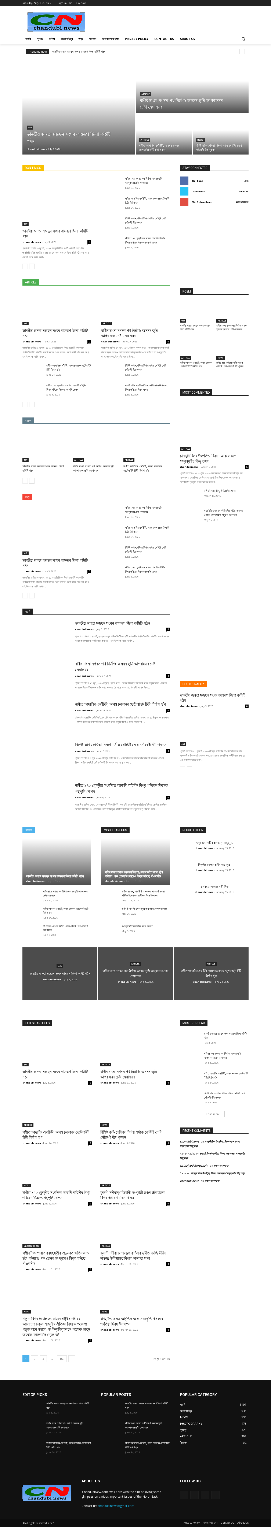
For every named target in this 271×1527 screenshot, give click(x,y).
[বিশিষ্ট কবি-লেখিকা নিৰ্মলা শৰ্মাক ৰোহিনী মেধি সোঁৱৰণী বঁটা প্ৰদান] (221, 134)
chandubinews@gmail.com (116, 1506)
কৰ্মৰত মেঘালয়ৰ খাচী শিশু (214, 887)
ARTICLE (145, 94)
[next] (242, 51)
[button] (243, 39)
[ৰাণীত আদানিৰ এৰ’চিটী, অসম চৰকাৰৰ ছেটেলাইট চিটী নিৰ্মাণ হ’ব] (164, 134)
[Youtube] (246, 3)
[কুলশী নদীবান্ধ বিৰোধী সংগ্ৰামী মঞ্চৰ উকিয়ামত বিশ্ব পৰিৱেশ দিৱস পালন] (111, 390)
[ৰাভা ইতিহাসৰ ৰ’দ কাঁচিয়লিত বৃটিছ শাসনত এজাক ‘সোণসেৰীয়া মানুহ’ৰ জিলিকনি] (190, 516)
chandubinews (31, 242)
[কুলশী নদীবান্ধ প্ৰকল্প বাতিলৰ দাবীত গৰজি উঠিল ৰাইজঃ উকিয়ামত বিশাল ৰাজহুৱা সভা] (135, 1230)
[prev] (235, 51)
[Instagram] (194, 1495)
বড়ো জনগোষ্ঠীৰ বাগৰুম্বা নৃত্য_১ (214, 843)
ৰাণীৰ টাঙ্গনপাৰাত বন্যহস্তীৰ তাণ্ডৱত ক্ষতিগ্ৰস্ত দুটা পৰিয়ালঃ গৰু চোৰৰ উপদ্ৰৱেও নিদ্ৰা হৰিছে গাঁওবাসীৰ (134, 874)
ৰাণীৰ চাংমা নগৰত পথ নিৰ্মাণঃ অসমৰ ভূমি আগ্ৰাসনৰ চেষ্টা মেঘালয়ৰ (129, 333)
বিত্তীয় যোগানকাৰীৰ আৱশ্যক (214, 865)
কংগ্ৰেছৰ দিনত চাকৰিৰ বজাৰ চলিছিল (137, 926)
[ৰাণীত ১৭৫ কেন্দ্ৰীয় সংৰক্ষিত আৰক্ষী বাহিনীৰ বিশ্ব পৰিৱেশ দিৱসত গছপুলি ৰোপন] (111, 243)
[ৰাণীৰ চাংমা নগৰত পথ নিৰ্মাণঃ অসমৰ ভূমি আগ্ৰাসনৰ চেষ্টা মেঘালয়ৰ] (192, 86)
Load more (213, 1114)
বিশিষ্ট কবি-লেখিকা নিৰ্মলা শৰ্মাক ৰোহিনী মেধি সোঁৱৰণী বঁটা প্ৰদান (229, 364)
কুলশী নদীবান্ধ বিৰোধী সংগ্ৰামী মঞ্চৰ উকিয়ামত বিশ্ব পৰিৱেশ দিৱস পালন (132, 1195)
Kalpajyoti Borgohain (194, 1165)
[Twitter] (240, 3)
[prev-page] (25, 266)
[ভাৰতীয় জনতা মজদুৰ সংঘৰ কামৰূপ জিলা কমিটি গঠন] (78, 107)
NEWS (200, 140)
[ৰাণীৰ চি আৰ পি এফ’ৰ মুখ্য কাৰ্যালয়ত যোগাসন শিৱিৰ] (109, 913)
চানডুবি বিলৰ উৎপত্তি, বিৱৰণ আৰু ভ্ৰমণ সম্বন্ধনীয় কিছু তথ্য (208, 458)
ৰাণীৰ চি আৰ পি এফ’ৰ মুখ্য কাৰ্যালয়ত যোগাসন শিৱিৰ (144, 908)
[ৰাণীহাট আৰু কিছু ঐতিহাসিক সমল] (190, 496)
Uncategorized (32, 1245)
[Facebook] (234, 3)
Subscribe (242, 202)
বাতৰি (30, 127)
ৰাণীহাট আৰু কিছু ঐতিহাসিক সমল (219, 491)
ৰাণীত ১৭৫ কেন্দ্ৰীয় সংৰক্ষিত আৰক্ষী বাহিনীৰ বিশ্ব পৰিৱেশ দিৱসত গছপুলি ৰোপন (56, 1195)
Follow (244, 191)
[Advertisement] (167, 21)
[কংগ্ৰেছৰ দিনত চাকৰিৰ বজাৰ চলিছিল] (109, 930)
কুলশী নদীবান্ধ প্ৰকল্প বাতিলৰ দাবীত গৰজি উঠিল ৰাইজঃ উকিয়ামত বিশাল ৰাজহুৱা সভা (133, 1256)
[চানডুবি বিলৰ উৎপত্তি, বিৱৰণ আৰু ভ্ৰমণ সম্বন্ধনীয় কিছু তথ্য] (214, 425)
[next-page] (32, 266)
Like (246, 180)
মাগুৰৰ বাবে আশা (221, 1165)
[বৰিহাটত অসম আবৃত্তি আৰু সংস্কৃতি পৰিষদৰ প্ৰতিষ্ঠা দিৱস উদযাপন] (135, 1296)
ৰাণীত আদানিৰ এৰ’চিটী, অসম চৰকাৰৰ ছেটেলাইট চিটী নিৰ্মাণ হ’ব (142, 468)
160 (62, 1359)
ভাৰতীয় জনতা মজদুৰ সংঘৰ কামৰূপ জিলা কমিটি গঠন (78, 51)
